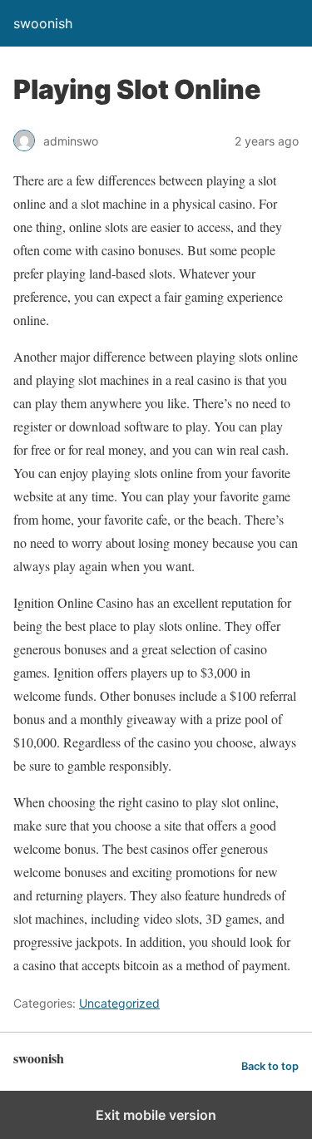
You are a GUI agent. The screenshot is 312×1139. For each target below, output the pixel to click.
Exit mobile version (156, 1115)
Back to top (270, 1066)
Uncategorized (119, 1003)
